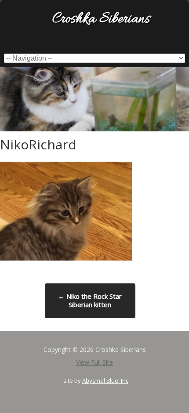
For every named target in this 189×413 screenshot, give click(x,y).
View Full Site (94, 362)
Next (182, 97)
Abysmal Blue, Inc (105, 380)
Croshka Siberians (101, 19)
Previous (6, 97)
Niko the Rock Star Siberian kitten (90, 300)
